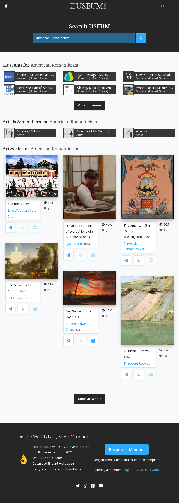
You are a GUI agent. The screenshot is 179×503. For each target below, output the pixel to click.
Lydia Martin (75, 243)
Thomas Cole (17, 297)
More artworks (89, 399)
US (10, 216)
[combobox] (84, 38)
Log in (127, 470)
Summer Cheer (18, 204)
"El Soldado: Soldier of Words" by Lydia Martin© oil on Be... (80, 231)
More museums (89, 105)
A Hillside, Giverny (136, 351)
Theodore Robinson (138, 363)
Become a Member (127, 449)
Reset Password (147, 470)
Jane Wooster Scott (22, 210)
